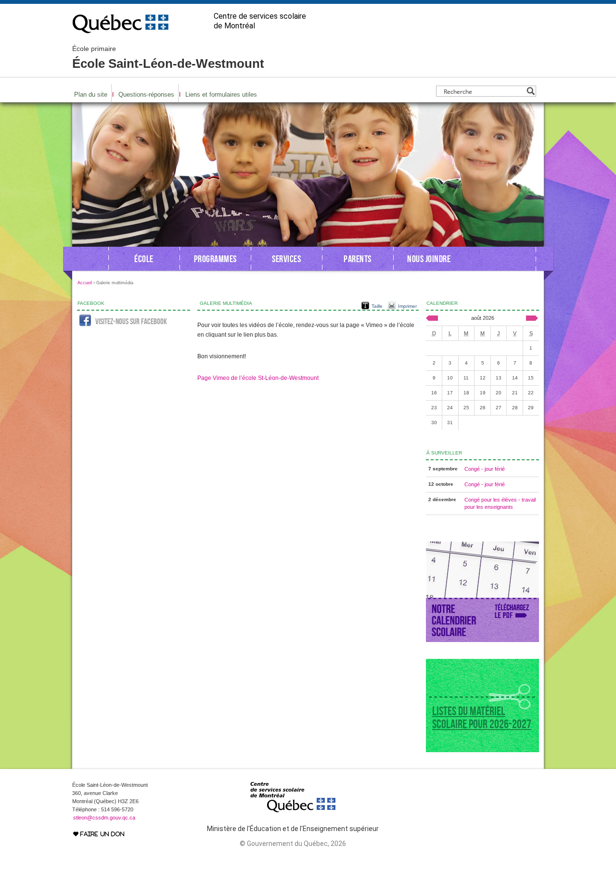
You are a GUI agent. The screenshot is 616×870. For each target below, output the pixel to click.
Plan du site (90, 94)
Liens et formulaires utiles (221, 94)
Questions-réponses (146, 94)
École (144, 258)
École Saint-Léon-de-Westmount (168, 58)
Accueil (84, 282)
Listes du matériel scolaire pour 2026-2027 (481, 718)
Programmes (215, 258)
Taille (377, 306)
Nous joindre (428, 258)
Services (286, 258)
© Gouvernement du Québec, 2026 (293, 843)
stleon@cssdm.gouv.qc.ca (104, 817)
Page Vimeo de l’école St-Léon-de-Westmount (258, 378)
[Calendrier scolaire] (482, 640)
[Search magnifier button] (531, 91)
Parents (358, 258)
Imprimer (407, 306)
